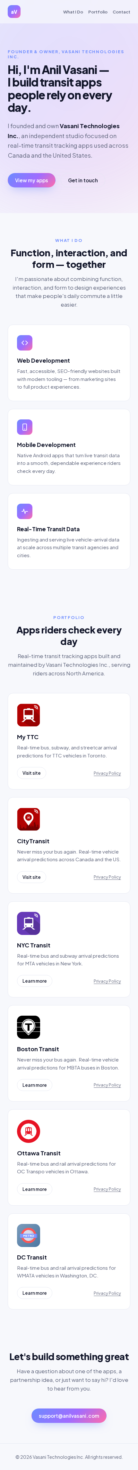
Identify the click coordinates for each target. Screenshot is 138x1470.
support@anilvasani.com (69, 1416)
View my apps (31, 180)
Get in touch (83, 180)
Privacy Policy (107, 773)
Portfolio (98, 11)
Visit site (31, 773)
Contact (121, 11)
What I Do (73, 11)
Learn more (34, 981)
